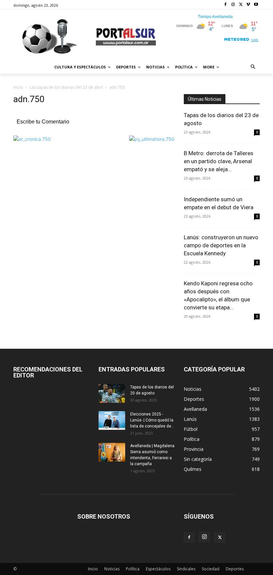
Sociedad (210, 569)
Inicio (18, 87)
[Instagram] (233, 5)
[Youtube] (256, 5)
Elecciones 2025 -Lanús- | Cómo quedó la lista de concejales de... (152, 420)
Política (132, 569)
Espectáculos (158, 569)
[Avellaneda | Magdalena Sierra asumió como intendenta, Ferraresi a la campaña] (112, 452)
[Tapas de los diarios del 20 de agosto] (112, 393)
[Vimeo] (248, 5)
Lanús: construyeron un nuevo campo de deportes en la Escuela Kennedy (221, 245)
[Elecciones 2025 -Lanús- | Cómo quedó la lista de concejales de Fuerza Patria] (112, 420)
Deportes (235, 569)
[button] (253, 67)
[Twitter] (241, 5)
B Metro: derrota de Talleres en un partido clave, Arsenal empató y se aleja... (218, 161)
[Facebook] (225, 5)
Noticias (112, 569)
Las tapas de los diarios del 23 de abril (66, 87)
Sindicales (186, 569)
